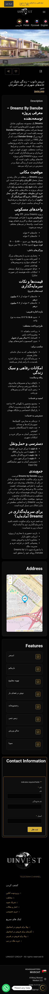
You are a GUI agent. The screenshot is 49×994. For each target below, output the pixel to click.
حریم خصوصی (12, 911)
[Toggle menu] (44, 12)
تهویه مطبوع (14, 680)
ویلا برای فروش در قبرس (16, 936)
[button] (6, 988)
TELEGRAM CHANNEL (30, 876)
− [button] (10, 582)
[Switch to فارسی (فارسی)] (19, 21)
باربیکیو (12, 668)
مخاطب (9, 897)
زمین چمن (13, 718)
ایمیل (39, 816)
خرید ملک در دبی (13, 941)
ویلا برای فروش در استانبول (17, 927)
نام (41, 791)
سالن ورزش (14, 731)
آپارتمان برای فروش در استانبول (19, 931)
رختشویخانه (14, 705)
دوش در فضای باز (16, 693)
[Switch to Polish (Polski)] (27, 21)
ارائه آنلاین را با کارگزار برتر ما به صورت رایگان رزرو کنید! (31, 4)
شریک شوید (8, 3)
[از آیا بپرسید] (43, 988)
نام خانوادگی (37, 801)
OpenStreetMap (28, 631)
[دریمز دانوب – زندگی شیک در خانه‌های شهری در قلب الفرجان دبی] (25, 599)
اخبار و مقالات (11, 907)
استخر (11, 655)
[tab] (40, 71)
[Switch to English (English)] (45, 21)
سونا (11, 743)
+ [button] (10, 578)
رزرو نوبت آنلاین (12, 893)
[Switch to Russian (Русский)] (37, 21)
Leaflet (18, 631)
